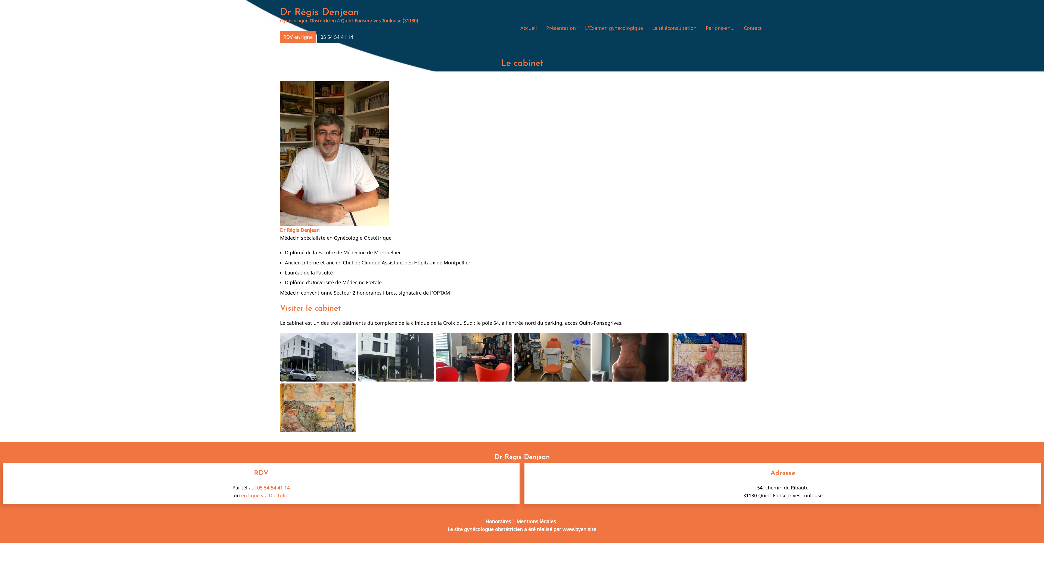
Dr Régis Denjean (319, 12)
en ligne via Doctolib (264, 495)
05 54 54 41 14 (337, 37)
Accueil (528, 28)
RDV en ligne (298, 37)
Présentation (561, 28)
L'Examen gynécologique (614, 28)
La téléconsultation (674, 28)
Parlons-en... (720, 28)
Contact (753, 28)
